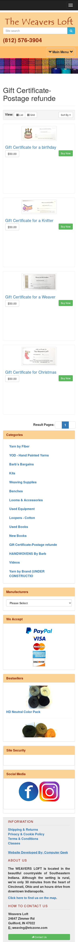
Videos (14, 562)
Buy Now (66, 153)
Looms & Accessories (26, 500)
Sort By (65, 114)
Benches (16, 491)
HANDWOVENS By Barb (27, 553)
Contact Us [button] (40, 937)
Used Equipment (22, 508)
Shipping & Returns (23, 829)
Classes (14, 843)
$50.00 (12, 154)
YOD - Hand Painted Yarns (29, 455)
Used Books (18, 526)
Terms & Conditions (23, 838)
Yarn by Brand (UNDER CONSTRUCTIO (27, 573)
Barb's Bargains (21, 464)
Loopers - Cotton (22, 517)
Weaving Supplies (23, 482)
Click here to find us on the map (32, 897)
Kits (12, 473)
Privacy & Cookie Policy (26, 834)
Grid (32, 114)
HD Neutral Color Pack (23, 708)
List (21, 114)
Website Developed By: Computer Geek (38, 852)
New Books (18, 535)
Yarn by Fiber (19, 446)
